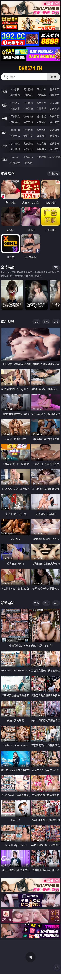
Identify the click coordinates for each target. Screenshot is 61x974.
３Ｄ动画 (54, 102)
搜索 (53, 76)
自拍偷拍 (28, 102)
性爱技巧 (54, 149)
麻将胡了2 (15, 95)
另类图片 (54, 135)
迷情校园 (15, 149)
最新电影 (7, 603)
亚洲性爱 (15, 116)
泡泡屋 (28, 162)
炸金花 (28, 95)
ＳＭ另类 (54, 108)
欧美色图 (41, 130)
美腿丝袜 (15, 135)
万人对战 (41, 89)
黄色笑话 (41, 149)
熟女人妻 (15, 108)
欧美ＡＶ (41, 102)
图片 (4, 132)
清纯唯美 (28, 135)
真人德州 (28, 89)
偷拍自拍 (28, 116)
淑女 (46, 603)
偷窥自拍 (15, 130)
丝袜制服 (28, 108)
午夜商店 (28, 157)
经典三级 (28, 122)
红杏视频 (15, 162)
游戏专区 (54, 89)
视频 (4, 105)
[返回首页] (56, 967)
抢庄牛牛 (54, 95)
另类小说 (28, 149)
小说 (4, 146)
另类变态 (54, 122)
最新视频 (7, 321)
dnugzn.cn (30, 68)
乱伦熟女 (41, 122)
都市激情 (15, 143)
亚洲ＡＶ (15, 102)
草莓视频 (41, 157)
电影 (4, 119)
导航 (4, 159)
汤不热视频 (54, 157)
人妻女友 (41, 143)
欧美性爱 (54, 116)
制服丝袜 (15, 122)
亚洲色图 (28, 130)
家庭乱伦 (28, 143)
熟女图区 (41, 135)
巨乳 (46, 321)
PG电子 (15, 89)
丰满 (36, 603)
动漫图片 (54, 130)
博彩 (4, 92)
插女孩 (15, 157)
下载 (56, 267)
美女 (36, 321)
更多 (56, 321)
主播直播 (41, 108)
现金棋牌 (41, 95)
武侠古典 (54, 143)
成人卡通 (41, 116)
